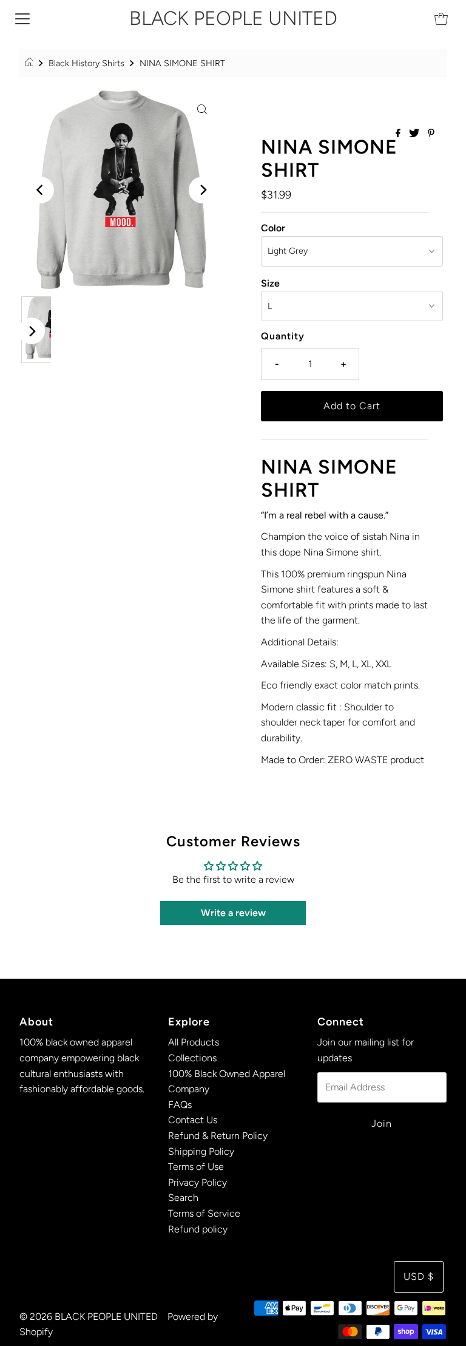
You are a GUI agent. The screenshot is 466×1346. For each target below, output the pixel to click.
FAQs (180, 1104)
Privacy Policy (197, 1182)
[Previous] (40, 190)
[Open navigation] (22, 18)
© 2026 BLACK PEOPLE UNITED (88, 1316)
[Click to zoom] (202, 108)
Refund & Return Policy (218, 1135)
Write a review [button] (233, 913)
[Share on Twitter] (415, 134)
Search (183, 1197)
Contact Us (192, 1120)
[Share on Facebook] (399, 134)
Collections (192, 1058)
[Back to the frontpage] (31, 63)
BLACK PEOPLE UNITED (233, 18)
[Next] (202, 190)
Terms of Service (204, 1213)
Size (270, 283)
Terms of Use (196, 1166)
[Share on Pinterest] (431, 134)
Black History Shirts (86, 63)
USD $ (419, 1276)
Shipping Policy (201, 1151)
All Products (193, 1042)
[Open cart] (441, 18)
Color (273, 228)
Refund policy (198, 1229)
